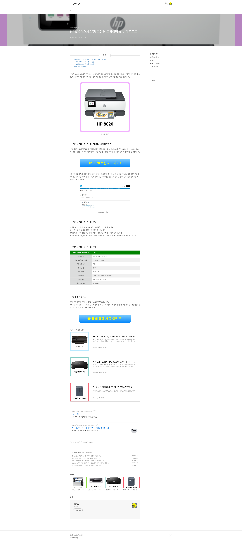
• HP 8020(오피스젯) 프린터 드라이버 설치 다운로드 (89, 59)
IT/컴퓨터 (75, 506)
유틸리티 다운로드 (155, 63)
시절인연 (75, 3)
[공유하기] (76, 442)
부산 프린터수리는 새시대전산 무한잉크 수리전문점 (90, 428)
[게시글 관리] (78, 442)
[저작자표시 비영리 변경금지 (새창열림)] (90, 442)
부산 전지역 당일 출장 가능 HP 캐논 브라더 (85, 430)
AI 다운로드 (153, 60)
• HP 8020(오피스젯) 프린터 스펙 (83, 64)
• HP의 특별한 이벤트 (80, 66)
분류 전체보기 (154, 54)
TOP (170, 535)
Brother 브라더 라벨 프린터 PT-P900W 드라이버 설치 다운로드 (89, 463)
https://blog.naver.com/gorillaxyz (82, 411)
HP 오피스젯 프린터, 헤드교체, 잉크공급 (85, 417)
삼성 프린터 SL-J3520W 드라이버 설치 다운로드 (85, 458)
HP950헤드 (76, 414)
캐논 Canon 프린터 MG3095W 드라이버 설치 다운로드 (87, 461)
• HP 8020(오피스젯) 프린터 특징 (83, 62)
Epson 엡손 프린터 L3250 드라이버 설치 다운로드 (86, 465)
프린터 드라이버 (76, 452)
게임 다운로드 (154, 66)
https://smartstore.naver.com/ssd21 (83, 425)
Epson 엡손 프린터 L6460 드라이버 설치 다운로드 (86, 456)
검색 (166, 3)
